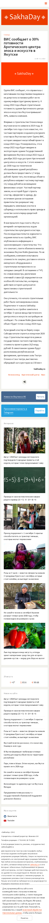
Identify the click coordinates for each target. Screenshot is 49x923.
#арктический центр (31, 375)
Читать (40, 396)
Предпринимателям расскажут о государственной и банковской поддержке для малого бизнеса (23, 795)
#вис (43, 375)
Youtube (11, 820)
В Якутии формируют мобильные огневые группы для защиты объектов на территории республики (23, 754)
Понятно (24, 918)
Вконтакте (12, 816)
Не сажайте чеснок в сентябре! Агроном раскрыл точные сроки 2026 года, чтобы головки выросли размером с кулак (21, 775)
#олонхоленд (14, 375)
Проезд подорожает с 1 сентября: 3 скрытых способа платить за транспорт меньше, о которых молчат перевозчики (23, 722)
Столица (7, 35)
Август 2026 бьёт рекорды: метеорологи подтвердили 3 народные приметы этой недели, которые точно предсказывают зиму (23, 702)
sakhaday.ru (34, 865)
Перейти (39, 410)
